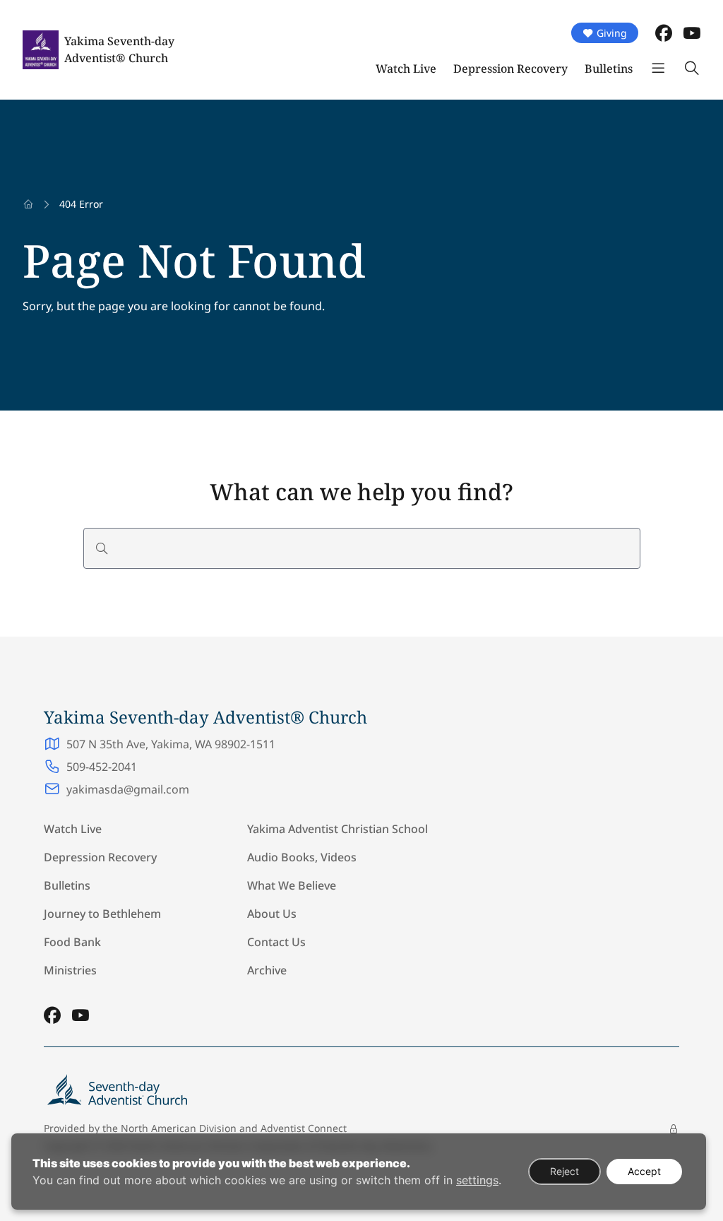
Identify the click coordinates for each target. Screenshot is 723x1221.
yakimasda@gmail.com (127, 789)
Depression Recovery (510, 68)
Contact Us (276, 942)
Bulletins (609, 68)
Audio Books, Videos (302, 857)
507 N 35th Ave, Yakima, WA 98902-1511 (170, 744)
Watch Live (406, 68)
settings (477, 1180)
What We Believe (291, 885)
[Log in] (673, 1129)
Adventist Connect (304, 1128)
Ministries (70, 970)
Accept (644, 1171)
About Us (272, 913)
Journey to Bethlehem (102, 913)
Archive (267, 970)
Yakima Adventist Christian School (337, 829)
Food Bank (72, 942)
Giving (612, 33)
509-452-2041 (101, 766)
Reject (564, 1171)
